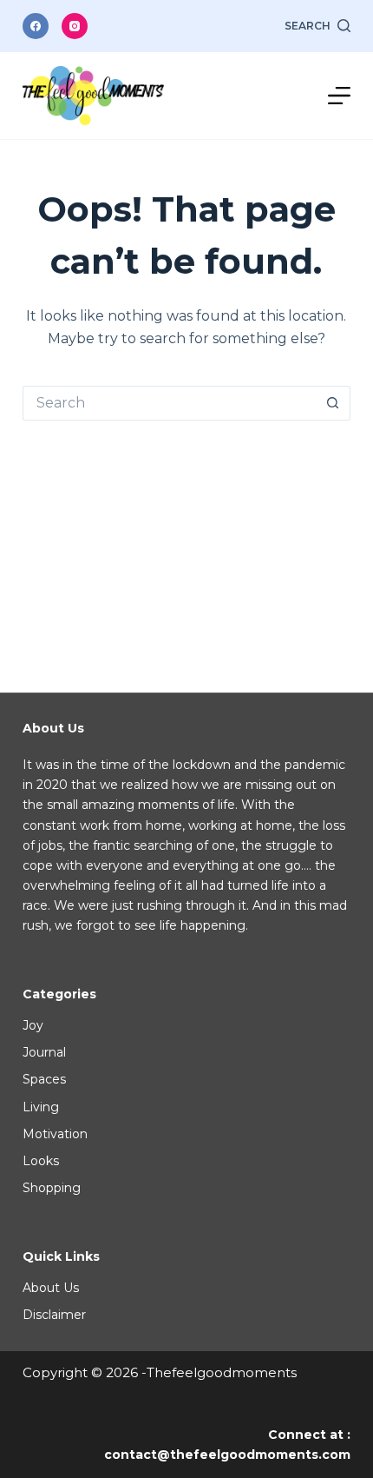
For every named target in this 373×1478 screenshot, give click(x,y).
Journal (44, 1052)
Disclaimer (54, 1314)
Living (41, 1107)
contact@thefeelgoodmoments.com (227, 1454)
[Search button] (333, 403)
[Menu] (339, 95)
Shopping (52, 1188)
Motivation (55, 1134)
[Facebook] (36, 26)
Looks (41, 1161)
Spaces (44, 1079)
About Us (51, 1288)
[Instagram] (75, 26)
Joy (33, 1025)
